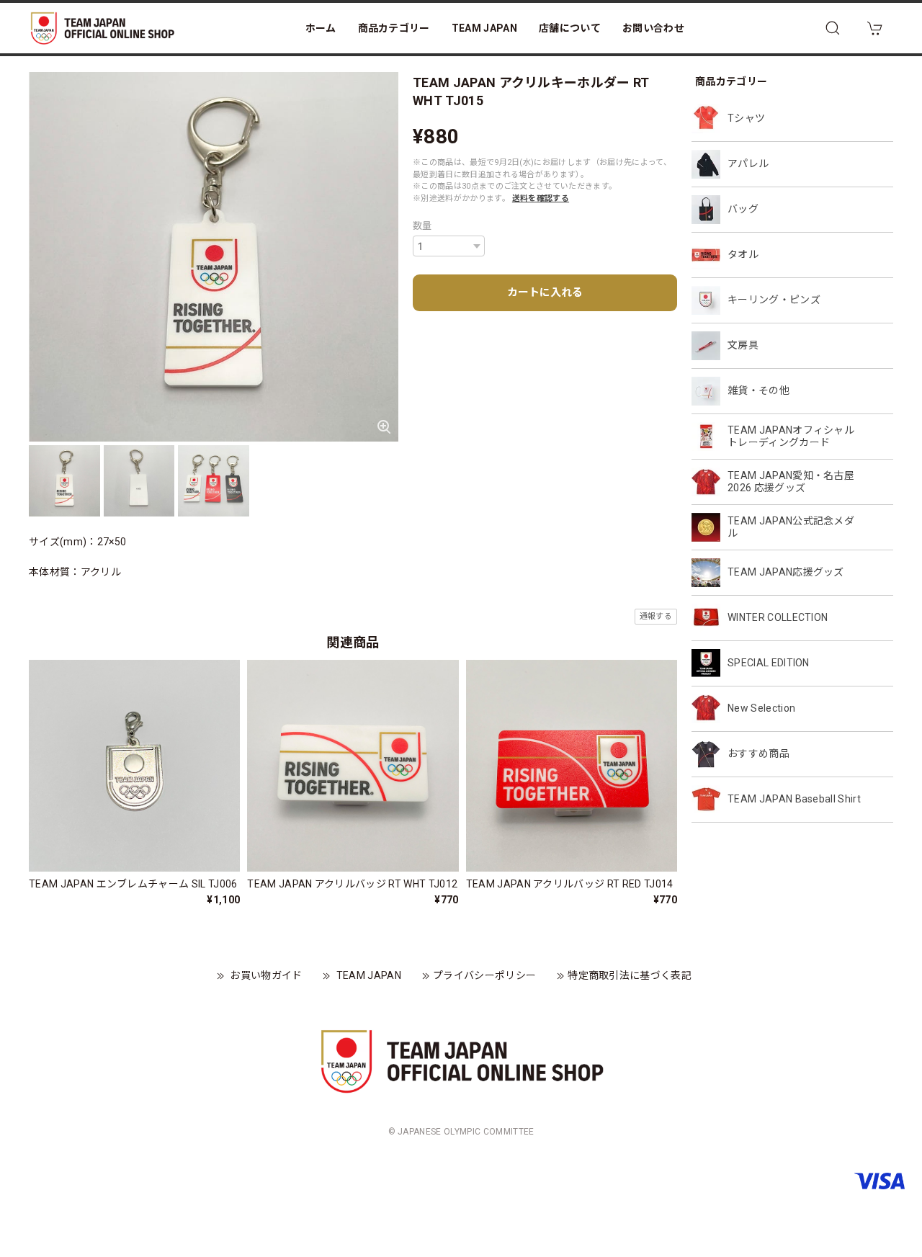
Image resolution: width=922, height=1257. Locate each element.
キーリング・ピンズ (774, 299)
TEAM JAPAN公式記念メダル (791, 527)
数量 (422, 225)
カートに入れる (545, 292)
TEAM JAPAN (484, 28)
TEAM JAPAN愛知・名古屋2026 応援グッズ (791, 481)
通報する (656, 616)
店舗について (570, 28)
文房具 (743, 345)
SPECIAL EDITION (769, 662)
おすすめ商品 (758, 753)
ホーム (320, 28)
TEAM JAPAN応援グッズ (786, 572)
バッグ (743, 209)
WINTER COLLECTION (778, 617)
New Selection (761, 708)
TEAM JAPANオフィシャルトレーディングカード (791, 436)
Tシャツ (746, 118)
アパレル (748, 163)
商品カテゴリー (394, 28)
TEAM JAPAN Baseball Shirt (794, 799)
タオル (743, 254)
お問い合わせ (653, 28)
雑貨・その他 (758, 390)
